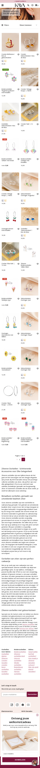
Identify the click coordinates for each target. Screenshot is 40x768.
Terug (6, 18)
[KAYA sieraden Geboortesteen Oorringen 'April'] (30, 391)
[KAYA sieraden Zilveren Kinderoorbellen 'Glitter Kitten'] (30, 251)
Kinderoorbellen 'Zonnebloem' (7, 369)
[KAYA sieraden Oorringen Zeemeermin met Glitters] (10, 321)
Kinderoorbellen (20, 652)
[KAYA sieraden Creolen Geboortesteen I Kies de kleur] (30, 42)
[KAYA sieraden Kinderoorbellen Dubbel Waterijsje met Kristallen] (30, 426)
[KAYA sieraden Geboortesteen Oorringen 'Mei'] (30, 356)
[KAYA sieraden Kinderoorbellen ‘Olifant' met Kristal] (10, 147)
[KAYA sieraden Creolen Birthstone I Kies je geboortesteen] (10, 42)
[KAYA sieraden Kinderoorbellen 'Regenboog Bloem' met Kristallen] (10, 77)
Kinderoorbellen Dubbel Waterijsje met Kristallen (26, 439)
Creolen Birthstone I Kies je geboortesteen (8, 56)
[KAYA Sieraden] (20, 5)
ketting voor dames (26, 628)
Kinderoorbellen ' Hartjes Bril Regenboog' (7, 439)
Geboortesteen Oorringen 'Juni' (26, 299)
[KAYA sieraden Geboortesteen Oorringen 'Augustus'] (30, 181)
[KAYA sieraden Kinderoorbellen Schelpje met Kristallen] (30, 147)
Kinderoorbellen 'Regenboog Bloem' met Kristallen (8, 90)
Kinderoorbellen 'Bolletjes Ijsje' (7, 299)
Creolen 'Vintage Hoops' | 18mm (26, 90)
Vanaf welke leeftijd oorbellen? (33, 654)
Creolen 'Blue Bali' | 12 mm (8, 264)
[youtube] (28, 704)
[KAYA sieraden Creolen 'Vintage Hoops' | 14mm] (10, 181)
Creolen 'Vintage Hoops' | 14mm (7, 194)
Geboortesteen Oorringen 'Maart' (26, 334)
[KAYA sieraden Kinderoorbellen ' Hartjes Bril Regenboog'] (10, 426)
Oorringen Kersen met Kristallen (7, 229)
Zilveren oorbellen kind (19, 655)
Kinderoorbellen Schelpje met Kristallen (26, 160)
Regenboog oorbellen (18, 668)
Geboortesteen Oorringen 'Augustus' (28, 194)
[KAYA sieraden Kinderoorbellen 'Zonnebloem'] (10, 356)
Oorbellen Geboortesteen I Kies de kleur (8, 125)
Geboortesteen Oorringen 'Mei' (26, 369)
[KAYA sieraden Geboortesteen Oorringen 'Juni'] (30, 286)
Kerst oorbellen (5, 668)
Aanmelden (32, 694)
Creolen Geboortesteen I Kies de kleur (27, 56)
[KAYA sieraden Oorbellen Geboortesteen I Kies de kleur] (10, 112)
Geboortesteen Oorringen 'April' (26, 404)
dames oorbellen (28, 624)
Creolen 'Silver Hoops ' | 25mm (7, 404)
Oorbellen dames (5, 655)
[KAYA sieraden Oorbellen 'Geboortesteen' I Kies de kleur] (30, 216)
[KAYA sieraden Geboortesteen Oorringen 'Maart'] (30, 321)
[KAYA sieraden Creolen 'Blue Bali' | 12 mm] (10, 251)
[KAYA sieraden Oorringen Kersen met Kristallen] (10, 216)
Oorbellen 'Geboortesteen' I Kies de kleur (26, 230)
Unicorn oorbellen (17, 659)
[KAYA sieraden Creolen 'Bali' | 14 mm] (30, 112)
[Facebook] (11, 704)
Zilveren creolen (5, 659)
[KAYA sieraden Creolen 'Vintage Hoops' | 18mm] (30, 77)
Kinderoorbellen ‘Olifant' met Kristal (8, 159)
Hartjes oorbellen (17, 672)
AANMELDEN (20, 760)
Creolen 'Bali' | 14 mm (27, 125)
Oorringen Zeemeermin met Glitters (7, 335)
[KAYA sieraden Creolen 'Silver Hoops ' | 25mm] (10, 391)
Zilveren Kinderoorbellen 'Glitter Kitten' (26, 265)
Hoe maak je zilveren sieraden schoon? (33, 661)
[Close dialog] (37, 715)
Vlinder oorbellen (17, 664)
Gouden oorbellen (5, 672)
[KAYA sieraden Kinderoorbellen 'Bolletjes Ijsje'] (10, 286)
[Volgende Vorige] (23, 459)
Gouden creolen (4, 664)
